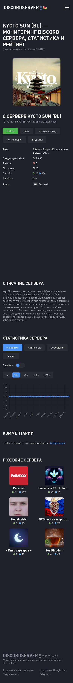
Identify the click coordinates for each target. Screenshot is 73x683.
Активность (34, 347)
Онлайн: (7, 173)
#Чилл (46, 153)
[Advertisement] (36, 234)
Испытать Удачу (48, 131)
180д (36, 375)
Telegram (45, 674)
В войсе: (8, 178)
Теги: (5, 149)
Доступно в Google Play (53, 670)
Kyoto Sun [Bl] (36, 49)
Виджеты (37, 139)
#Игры (46, 149)
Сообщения (57, 347)
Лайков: (7, 163)
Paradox (19, 488)
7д (7, 375)
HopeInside (18, 519)
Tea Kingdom (54, 550)
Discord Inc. (9, 663)
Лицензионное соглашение (18, 670)
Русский (43, 184)
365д (47, 375)
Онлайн (11, 355)
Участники (13, 347)
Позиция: (8, 168)
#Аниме (37, 149)
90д (26, 375)
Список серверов (13, 49)
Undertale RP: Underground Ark (54, 488)
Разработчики (11, 674)
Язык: (6, 184)
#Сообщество (59, 149)
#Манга (37, 153)
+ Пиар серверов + (19, 550)
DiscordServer (25, 7)
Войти (10, 131)
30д (16, 375)
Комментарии (14, 139)
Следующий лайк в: (14, 158)
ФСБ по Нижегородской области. (54, 519)
